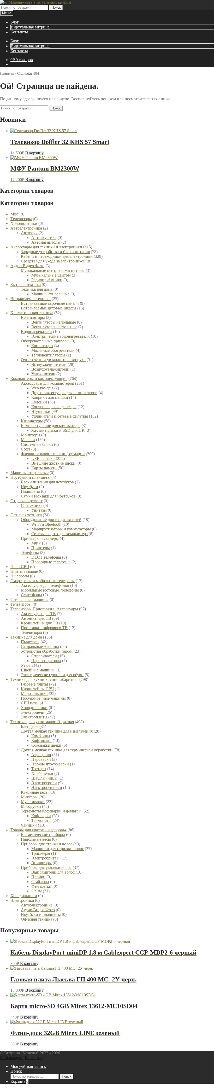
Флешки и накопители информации (53, 454)
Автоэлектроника (26, 228)
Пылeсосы (19, 576)
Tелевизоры (21, 219)
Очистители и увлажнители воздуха (53, 360)
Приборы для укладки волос (46, 867)
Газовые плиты (34, 684)
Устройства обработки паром (47, 651)
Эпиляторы (41, 863)
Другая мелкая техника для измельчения (57, 731)
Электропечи (32, 712)
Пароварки (41, 759)
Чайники (29, 825)
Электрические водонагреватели (60, 336)
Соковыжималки (46, 745)
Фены (36, 891)
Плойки (38, 877)
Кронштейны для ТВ (39, 623)
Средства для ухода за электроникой (53, 261)
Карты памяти (44, 468)
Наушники (40, 411)
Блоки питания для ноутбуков (47, 482)
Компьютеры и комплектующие (38, 378)
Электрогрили (44, 783)
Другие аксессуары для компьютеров (64, 392)
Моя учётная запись (28, 1066)
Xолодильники (23, 223)
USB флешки (43, 458)
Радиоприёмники (46, 280)
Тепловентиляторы (48, 355)
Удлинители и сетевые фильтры (59, 416)
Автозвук (29, 233)
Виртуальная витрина (30, 27)
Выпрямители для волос (53, 872)
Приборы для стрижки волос (46, 844)
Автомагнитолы (45, 242)
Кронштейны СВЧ (37, 689)
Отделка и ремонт (26, 501)
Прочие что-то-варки (50, 764)
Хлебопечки (42, 773)
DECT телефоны (46, 557)
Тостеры (38, 769)
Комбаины (40, 736)
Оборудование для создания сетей (51, 519)
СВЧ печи (30, 703)
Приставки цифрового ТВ (44, 627)
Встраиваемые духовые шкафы (48, 308)
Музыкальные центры (51, 275)
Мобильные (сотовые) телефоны (50, 590)
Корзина (19, 1081)
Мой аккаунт (11, 1057)
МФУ (36, 543)
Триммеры (40, 853)
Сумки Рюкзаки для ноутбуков (48, 496)
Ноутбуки (29, 486)
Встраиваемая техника (30, 298)
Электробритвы (45, 858)
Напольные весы (36, 839)
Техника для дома (36, 289)
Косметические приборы (43, 834)
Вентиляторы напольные (53, 322)
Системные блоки (37, 444)
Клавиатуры (32, 421)
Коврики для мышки (49, 397)
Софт (25, 449)
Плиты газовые (24, 571)
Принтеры (40, 548)
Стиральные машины (29, 599)
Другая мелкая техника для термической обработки (66, 750)
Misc (14, 214)
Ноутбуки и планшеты (30, 477)
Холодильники (34, 707)
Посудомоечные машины (43, 698)
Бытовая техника (25, 284)
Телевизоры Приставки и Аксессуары (44, 609)
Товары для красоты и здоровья (38, 830)
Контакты (19, 32)
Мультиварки (33, 801)
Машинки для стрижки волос (57, 848)
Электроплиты (34, 717)
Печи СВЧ (19, 566)
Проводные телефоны (50, 562)
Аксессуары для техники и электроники (46, 247)
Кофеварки (41, 816)
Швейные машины (38, 670)
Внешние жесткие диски (53, 463)
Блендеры (29, 726)
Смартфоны (31, 595)
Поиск (56, 7)
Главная (7, 73)
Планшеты (30, 491)
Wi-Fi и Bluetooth (46, 524)
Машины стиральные (50, 294)
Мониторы (30, 435)
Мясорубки (31, 806)
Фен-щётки (41, 886)
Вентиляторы (33, 317)
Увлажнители (43, 374)
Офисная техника (26, 515)
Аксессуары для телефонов (45, 585)
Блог (14, 22)
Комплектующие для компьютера (50, 425)
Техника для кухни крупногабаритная (44, 679)
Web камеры (42, 388)
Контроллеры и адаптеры (53, 407)
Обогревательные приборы (45, 341)
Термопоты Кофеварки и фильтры (51, 811)
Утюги (27, 665)
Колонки (39, 402)
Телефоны (30, 552)
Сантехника (31, 505)
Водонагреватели (36, 331)
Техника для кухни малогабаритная (42, 722)
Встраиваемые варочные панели (50, 303)
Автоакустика (43, 237)
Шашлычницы (44, 778)
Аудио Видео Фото (27, 266)
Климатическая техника (31, 313)
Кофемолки (41, 740)
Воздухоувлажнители (50, 369)
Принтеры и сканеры (40, 538)
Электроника (22, 900)
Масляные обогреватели (53, 350)
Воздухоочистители (49, 364)
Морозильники (34, 693)
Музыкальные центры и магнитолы (53, 270)
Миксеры (29, 797)
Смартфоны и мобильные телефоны (42, 580)
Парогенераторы (46, 660)
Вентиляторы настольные (54, 327)
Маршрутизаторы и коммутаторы (61, 529)
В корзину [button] (34, 153)
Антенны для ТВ (36, 618)
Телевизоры (21, 604)
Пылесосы (30, 642)
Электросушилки (46, 787)
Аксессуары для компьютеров (47, 383)
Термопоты (41, 820)
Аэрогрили (41, 754)
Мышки (28, 439)
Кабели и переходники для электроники (57, 256)
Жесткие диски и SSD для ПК (58, 430)
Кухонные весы (35, 792)
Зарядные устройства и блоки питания (55, 251)
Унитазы (39, 510)
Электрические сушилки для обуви (52, 674)
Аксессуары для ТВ (38, 613)
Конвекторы (42, 345)
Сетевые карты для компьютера (59, 533)
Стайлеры (40, 881)
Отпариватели (44, 656)
